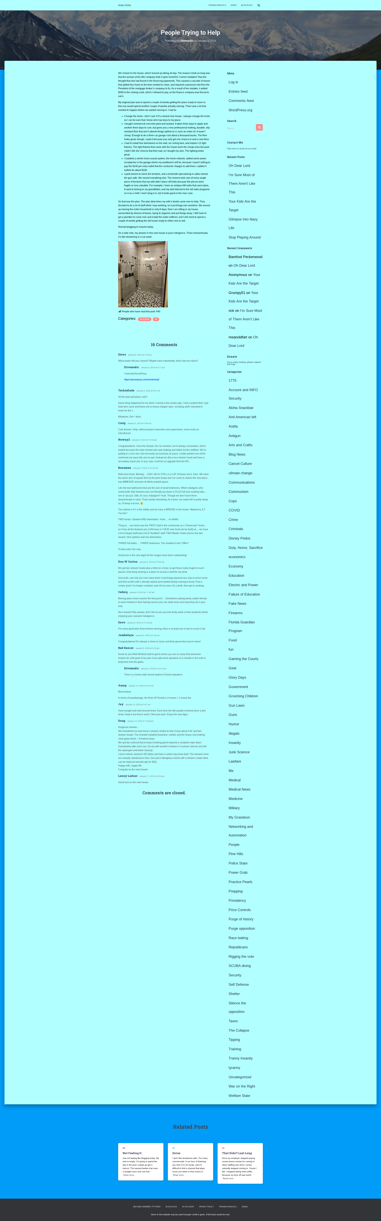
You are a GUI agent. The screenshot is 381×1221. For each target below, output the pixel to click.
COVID (234, 510)
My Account (188, 1207)
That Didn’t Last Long (237, 1153)
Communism (238, 492)
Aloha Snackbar (241, 408)
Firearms (236, 613)
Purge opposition (242, 928)
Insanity (235, 743)
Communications (242, 482)
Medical (235, 780)
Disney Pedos (239, 538)
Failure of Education (244, 594)
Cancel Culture (240, 464)
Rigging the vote (241, 956)
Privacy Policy (206, 1207)
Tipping (234, 1040)
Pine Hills (236, 854)
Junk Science (239, 752)
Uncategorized (240, 1077)
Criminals (236, 529)
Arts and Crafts (240, 445)
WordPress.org (240, 110)
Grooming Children (243, 696)
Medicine (236, 799)
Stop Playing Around (245, 237)
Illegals (234, 733)
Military (234, 808)
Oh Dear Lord (239, 166)
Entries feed (238, 91)
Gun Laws (237, 705)
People (234, 845)
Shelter (234, 994)
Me (156, 319)
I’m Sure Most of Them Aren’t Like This (242, 183)
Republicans (238, 947)
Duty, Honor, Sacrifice (246, 548)
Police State (238, 863)
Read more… (129, 1175)
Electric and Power (243, 585)
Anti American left (242, 417)
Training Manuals (217, 5)
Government (238, 687)
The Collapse (239, 1030)
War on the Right (242, 1086)
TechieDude (126, 390)
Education (236, 575)
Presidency (237, 900)
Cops (233, 501)
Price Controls (240, 910)
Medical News (239, 789)
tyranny (234, 1068)
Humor (234, 724)
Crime (233, 520)
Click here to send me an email (241, 148)
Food (233, 640)
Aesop (122, 685)
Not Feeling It (132, 1153)
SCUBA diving (240, 966)
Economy (236, 566)
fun (231, 649)
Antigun (235, 436)
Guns (233, 715)
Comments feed (241, 101)
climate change (240, 473)
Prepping (236, 891)
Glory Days (237, 677)
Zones (234, 5)
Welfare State (239, 1096)
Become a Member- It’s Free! (147, 1207)
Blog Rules (247, 5)
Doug (121, 720)
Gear (232, 668)
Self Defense (239, 984)
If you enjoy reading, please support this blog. (244, 363)
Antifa (233, 426)
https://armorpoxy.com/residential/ (141, 379)
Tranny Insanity (241, 1058)
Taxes (233, 1021)
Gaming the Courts (243, 659)
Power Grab (238, 872)
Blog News (144, 319)
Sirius (176, 1153)
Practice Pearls (240, 882)
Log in (233, 82)
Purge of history (241, 919)
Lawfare (235, 761)
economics (237, 557)
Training (235, 1049)
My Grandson (239, 817)
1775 (232, 380)
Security (235, 975)
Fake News (237, 603)
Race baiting (238, 938)
